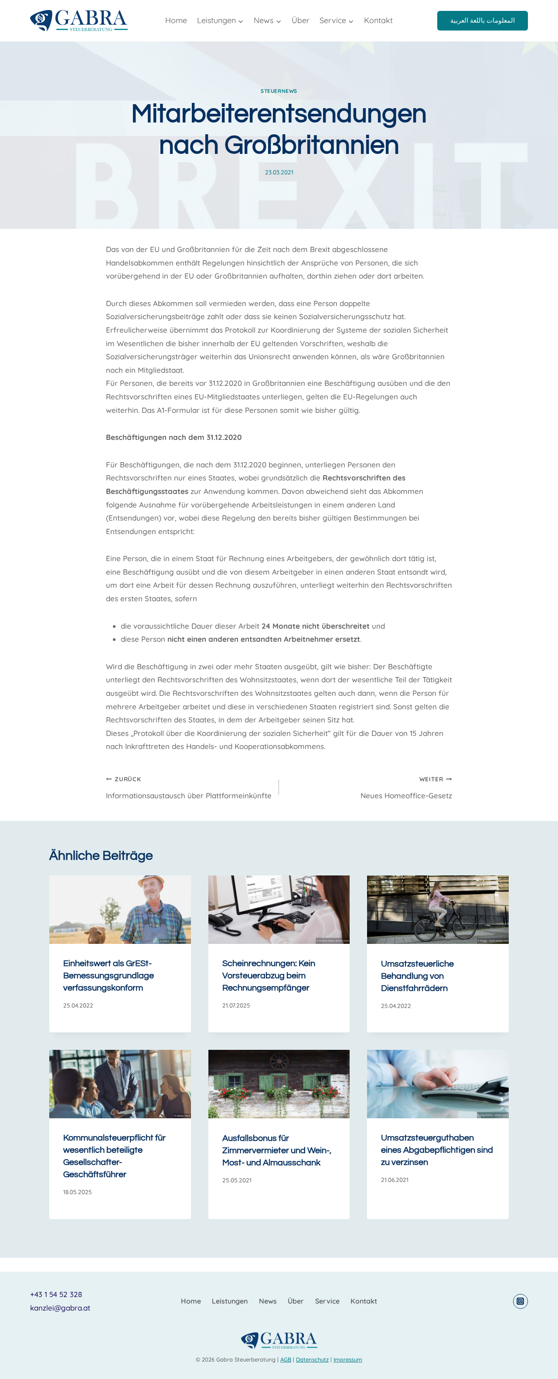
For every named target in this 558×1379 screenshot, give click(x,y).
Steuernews (279, 91)
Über (301, 20)
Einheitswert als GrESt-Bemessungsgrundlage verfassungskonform (108, 976)
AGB (285, 1359)
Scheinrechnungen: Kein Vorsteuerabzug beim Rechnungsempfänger (268, 976)
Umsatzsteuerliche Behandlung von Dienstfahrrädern (417, 976)
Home (176, 20)
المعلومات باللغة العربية (482, 20)
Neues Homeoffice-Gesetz (406, 787)
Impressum (347, 1359)
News (268, 1301)
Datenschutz (312, 1359)
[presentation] (120, 909)
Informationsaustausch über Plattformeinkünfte (189, 787)
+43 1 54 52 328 (56, 1294)
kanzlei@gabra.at (60, 1307)
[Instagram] (520, 1301)
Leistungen (230, 1301)
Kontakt (378, 20)
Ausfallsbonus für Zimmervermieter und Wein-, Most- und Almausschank (276, 1150)
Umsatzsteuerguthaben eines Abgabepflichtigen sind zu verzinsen (437, 1150)
